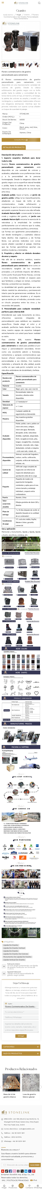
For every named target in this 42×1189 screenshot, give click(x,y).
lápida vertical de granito (14, 960)
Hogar (19, 15)
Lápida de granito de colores (15, 954)
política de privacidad (18, 1180)
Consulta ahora (20, 140)
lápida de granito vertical (14, 948)
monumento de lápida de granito (17, 957)
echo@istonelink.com (26, 1129)
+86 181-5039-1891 (18, 1133)
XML (3, 1180)
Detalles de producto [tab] (14, 147)
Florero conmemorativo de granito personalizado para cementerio (21, 1006)
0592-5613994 (17, 1137)
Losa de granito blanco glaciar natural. (20, 1095)
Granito (27, 15)
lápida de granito (10, 945)
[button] (39, 64)
